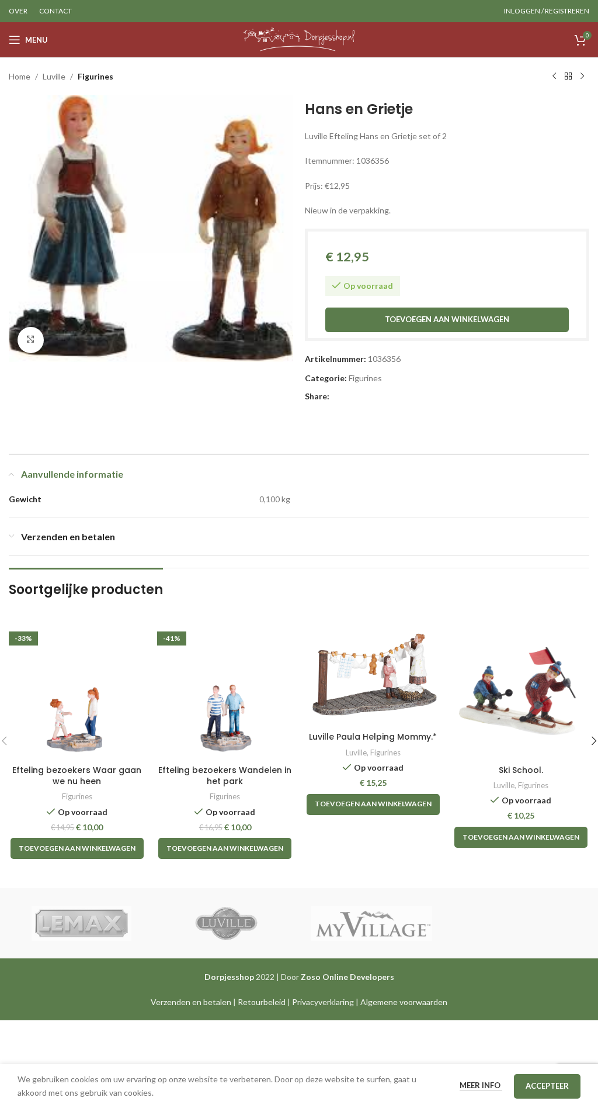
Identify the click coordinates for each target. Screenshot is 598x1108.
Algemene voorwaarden (403, 1002)
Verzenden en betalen (191, 1002)
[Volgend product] (582, 77)
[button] (77, 848)
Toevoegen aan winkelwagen (447, 319)
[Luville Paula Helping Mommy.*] (373, 674)
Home (19, 76)
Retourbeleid (262, 1002)
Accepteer (547, 1085)
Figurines (95, 76)
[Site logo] (299, 39)
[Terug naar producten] (568, 77)
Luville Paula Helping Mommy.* (373, 737)
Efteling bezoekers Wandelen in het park (224, 776)
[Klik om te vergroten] (31, 340)
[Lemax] (81, 923)
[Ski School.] (521, 691)
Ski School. (521, 770)
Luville (54, 76)
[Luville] (226, 923)
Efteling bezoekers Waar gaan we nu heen (76, 776)
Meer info (481, 1085)
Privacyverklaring (323, 1002)
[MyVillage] (371, 923)
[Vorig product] (554, 77)
